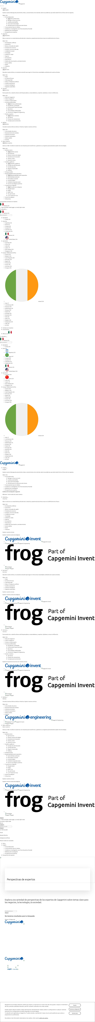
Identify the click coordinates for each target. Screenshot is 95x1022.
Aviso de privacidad (14, 995)
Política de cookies (11, 951)
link (3, 35)
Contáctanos (12, 985)
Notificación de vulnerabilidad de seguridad (15, 946)
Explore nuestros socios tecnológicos (11, 535)
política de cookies (43, 1018)
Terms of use (9, 940)
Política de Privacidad (14, 994)
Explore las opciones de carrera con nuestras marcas (15, 661)
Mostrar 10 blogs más (10, 919)
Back (9, 18)
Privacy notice (10, 943)
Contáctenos (9, 936)
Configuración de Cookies (12, 950)
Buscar (2, 817)
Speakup (9, 953)
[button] (7, 333)
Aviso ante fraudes (11, 955)
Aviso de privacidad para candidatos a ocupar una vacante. (18, 945)
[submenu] (7, 497)
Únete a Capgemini (11, 931)
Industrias (7, 35)
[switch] (0, 207)
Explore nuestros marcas (8, 532)
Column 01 (9, 973)
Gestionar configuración (75, 1009)
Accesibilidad (10, 941)
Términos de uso (13, 990)
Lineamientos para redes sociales (13, 948)
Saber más (5, 15)
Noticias (7, 124)
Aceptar (74, 1005)
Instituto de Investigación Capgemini (11, 491)
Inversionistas (10, 938)
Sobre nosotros (8, 143)
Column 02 (9, 987)
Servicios (7, 69)
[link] (12, 3)
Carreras (7, 90)
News (8, 933)
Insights (7, 10)
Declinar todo (75, 1013)
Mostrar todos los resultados (7, 840)
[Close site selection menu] (6, 209)
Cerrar (2, 824)
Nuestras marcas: (8, 963)
